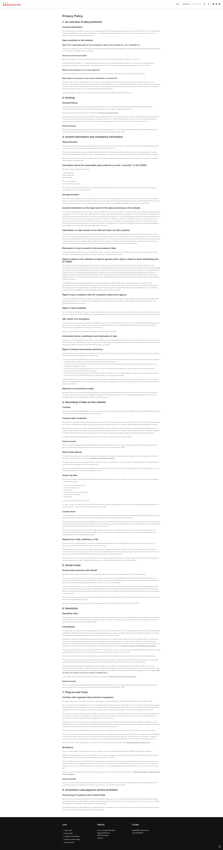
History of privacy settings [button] (72, 839)
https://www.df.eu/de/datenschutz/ (108, 113)
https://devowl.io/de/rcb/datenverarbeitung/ (103, 458)
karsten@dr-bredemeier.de (140, 830)
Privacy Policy (197, 4)
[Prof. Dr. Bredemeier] (12, 4)
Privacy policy (68, 833)
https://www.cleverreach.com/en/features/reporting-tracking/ (138, 646)
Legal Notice (186, 4)
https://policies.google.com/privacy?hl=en (138, 742)
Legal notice (68, 830)
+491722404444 (137, 833)
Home (177, 4)
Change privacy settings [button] (71, 836)
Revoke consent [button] (69, 842)
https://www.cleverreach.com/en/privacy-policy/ (122, 676)
